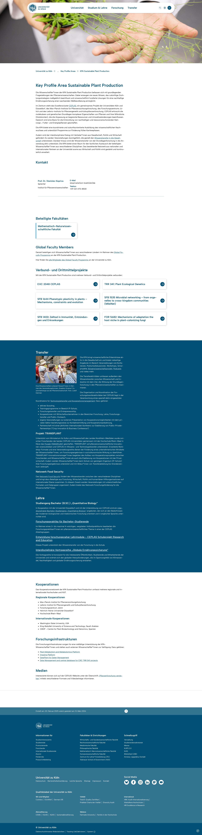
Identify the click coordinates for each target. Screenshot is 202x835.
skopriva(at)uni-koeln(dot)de (82, 183)
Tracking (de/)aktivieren (76, 832)
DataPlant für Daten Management (54, 657)
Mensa (126, 745)
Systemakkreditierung (65, 815)
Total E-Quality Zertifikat (89, 800)
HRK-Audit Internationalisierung (136, 800)
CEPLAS (72, 106)
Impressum (96, 781)
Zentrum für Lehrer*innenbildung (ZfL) (95, 757)
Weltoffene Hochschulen (133, 802)
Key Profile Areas (68, 71)
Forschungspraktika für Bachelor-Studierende (62, 521)
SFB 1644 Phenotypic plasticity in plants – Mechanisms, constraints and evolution (62, 300)
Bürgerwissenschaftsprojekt (100, 369)
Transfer (132, 8)
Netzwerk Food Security (50, 476)
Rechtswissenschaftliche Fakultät (92, 743)
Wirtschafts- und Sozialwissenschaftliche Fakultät (99, 740)
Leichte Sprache (76, 781)
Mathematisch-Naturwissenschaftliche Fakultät (55, 228)
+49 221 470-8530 (78, 189)
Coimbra (39, 800)
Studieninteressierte (43, 740)
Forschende (40, 748)
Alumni (38, 754)
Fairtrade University (87, 815)
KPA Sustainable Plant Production (94, 71)
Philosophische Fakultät (89, 748)
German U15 (58, 800)
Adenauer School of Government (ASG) (95, 760)
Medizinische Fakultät (88, 745)
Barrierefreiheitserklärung (57, 781)
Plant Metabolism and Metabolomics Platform (60, 652)
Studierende (40, 743)
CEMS (38, 815)
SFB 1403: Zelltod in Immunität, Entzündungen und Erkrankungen (62, 318)
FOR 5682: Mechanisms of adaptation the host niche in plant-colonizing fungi (128, 318)
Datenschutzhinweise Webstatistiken (50, 832)
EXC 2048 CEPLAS (48, 284)
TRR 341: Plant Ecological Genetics (124, 284)
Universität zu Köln (44, 71)
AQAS (52, 815)
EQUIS (45, 815)
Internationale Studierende (46, 751)
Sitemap (87, 781)
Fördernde (40, 757)
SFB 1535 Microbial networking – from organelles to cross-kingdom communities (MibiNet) (130, 300)
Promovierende (42, 745)
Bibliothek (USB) (130, 754)
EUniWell (48, 800)
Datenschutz (41, 781)
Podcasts (117, 369)
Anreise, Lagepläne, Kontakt (135, 757)
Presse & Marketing (43, 760)
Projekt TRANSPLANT (54, 444)
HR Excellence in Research (134, 805)
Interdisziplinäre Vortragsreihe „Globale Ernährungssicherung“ (72, 549)
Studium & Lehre (97, 8)
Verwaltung (128, 740)
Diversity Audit (108, 802)
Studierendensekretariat (133, 743)
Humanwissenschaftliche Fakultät (92, 754)
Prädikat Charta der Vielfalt (90, 802)
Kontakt (106, 781)
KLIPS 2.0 (127, 748)
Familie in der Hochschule (107, 815)
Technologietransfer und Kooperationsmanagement (72, 401)
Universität (77, 8)
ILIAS (126, 751)
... (58, 71)
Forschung (117, 8)
